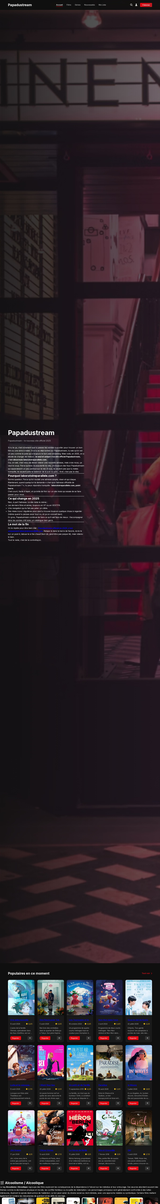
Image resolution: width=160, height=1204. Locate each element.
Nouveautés (89, 5)
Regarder (15, 1038)
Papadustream (20, 5)
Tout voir (146, 973)
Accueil (59, 5)
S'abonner (146, 5)
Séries (77, 5)
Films (69, 5)
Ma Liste (102, 5)
